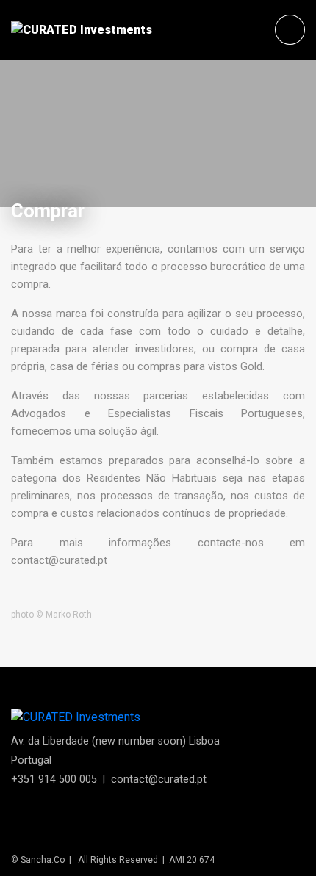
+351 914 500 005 (54, 779)
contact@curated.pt (59, 560)
